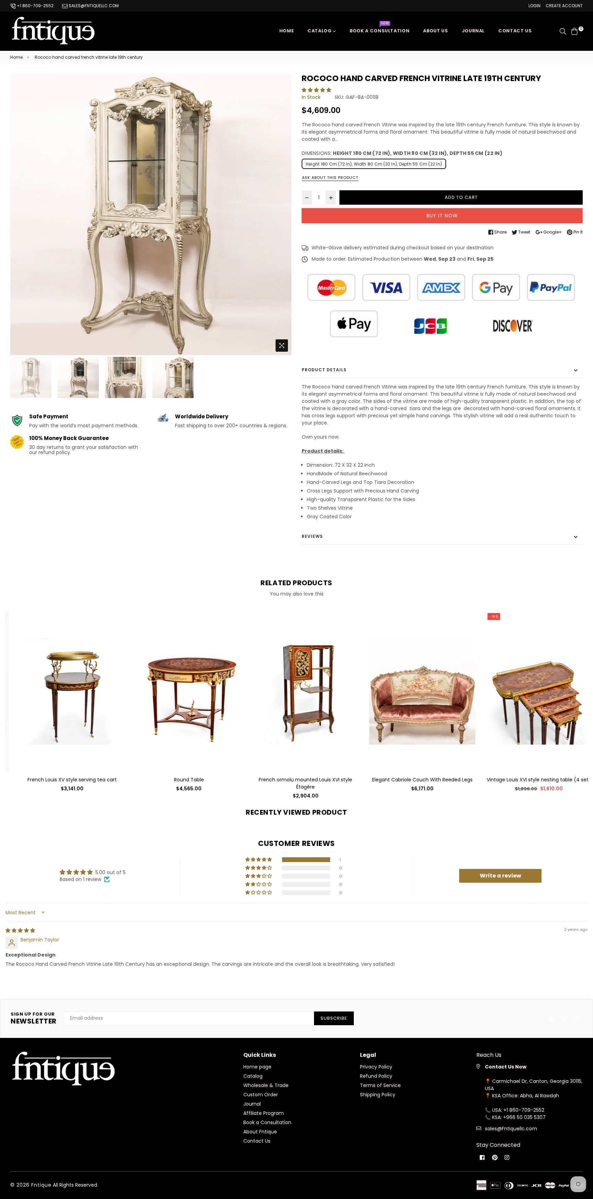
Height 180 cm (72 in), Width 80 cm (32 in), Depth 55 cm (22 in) (374, 164)
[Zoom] (282, 345)
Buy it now (442, 215)
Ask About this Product (330, 177)
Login (534, 6)
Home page (257, 1066)
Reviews (312, 536)
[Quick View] (109, 628)
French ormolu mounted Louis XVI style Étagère (297, 783)
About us (435, 30)
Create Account (564, 6)
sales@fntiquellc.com (93, 6)
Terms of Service (380, 1085)
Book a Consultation (379, 29)
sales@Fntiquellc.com (511, 1128)
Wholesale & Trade (266, 1085)
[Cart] (574, 30)
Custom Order (260, 1094)
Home (286, 30)
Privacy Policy (376, 1066)
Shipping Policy (377, 1094)
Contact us (515, 30)
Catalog (320, 30)
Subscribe (334, 1018)
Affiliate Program (263, 1113)
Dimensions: (402, 153)
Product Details (324, 370)
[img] (20, 930)
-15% (485, 616)
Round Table (180, 779)
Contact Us (256, 1141)
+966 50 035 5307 (524, 1117)
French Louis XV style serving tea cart (63, 779)
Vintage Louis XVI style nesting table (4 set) (530, 779)
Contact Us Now (505, 1066)
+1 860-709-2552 (35, 6)
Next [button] (283, 214)
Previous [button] (19, 214)
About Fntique (260, 1131)
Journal (473, 30)
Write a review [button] (500, 876)
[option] (150, 214)
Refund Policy (376, 1076)
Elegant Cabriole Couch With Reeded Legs (413, 779)
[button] (316, 90)
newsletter (34, 1018)
